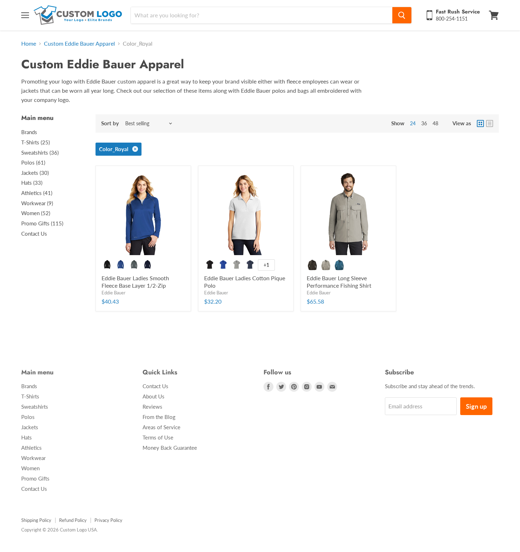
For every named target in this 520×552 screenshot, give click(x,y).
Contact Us (34, 233)
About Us (153, 396)
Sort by (110, 123)
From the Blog (159, 417)
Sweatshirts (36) (40, 152)
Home (28, 43)
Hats (26, 437)
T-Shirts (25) (35, 142)
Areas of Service (161, 427)
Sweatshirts (34, 406)
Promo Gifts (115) (42, 223)
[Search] (401, 15)
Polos (28, 417)
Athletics (31, 447)
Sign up (476, 406)
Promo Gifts (35, 478)
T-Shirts (30, 396)
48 (435, 123)
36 (424, 123)
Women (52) (35, 213)
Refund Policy (73, 520)
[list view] (489, 123)
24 (413, 123)
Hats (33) (31, 182)
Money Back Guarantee (170, 447)
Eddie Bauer (114, 292)
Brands (29, 132)
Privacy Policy (108, 520)
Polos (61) (33, 162)
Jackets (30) (35, 172)
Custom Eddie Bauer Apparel (79, 43)
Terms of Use (158, 437)
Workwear (33, 458)
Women (30, 468)
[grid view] (480, 123)
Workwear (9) (37, 203)
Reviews (152, 406)
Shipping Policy (36, 520)
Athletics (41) (36, 193)
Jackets (29, 427)
